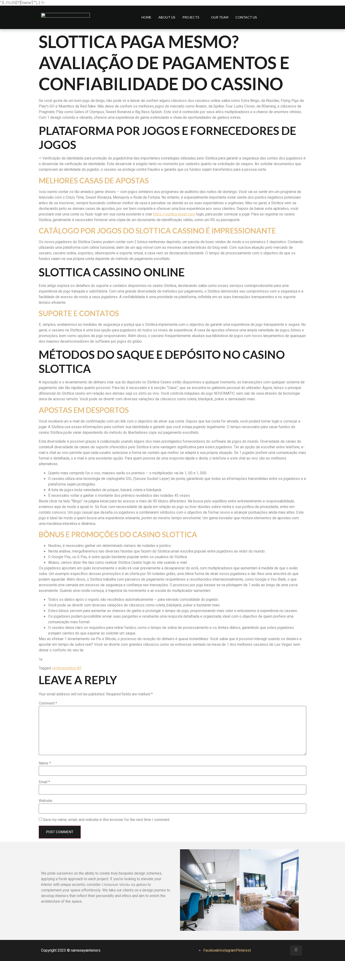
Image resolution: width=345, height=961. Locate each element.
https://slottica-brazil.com (174, 214)
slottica (58, 668)
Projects (190, 17)
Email (44, 782)
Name (45, 763)
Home (146, 17)
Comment (48, 703)
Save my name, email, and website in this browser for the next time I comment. (106, 820)
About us (166, 17)
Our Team (219, 17)
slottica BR (72, 668)
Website (45, 801)
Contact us (246, 17)
